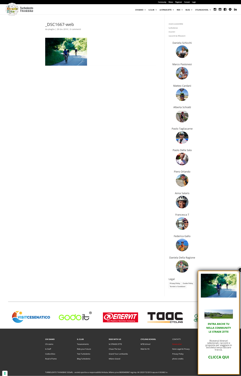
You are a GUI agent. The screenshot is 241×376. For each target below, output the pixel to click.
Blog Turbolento (83, 358)
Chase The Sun (115, 349)
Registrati (178, 2)
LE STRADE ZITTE (165, 10)
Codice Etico (50, 354)
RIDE (178, 10)
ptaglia (51, 29)
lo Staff (48, 349)
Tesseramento (83, 344)
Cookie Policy (188, 283)
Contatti (187, 2)
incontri (172, 32)
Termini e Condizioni (177, 287)
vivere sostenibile (176, 24)
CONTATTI (176, 339)
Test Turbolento (83, 354)
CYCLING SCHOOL (201, 10)
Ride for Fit (145, 349)
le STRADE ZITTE (115, 344)
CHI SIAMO (139, 10)
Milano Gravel (114, 358)
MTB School (145, 344)
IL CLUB (151, 10)
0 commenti (75, 29)
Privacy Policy (175, 283)
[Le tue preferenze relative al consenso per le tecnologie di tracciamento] (5, 373)
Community (162, 2)
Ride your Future (84, 349)
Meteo (170, 2)
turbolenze (173, 28)
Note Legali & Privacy (181, 349)
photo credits (177, 358)
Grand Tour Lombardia (118, 354)
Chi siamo (49, 344)
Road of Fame (51, 358)
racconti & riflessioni (177, 36)
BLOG (187, 10)
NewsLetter (177, 344)
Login (194, 2)
